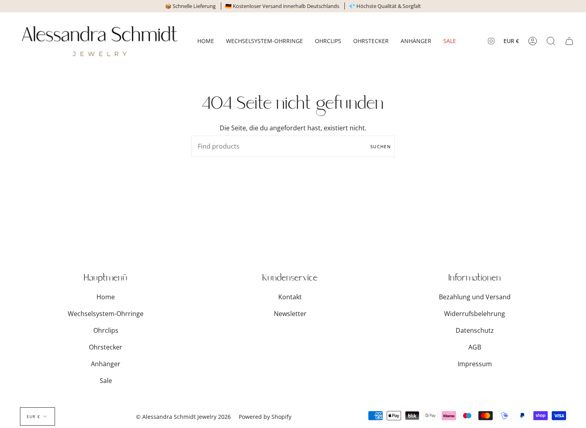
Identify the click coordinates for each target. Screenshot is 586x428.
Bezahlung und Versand (475, 297)
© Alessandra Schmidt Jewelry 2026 (183, 416)
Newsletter (290, 313)
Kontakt (290, 297)
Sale (106, 380)
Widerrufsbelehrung (474, 313)
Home (105, 297)
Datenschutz (475, 330)
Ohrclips (105, 330)
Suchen (380, 146)
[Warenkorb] (569, 41)
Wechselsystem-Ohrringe (106, 313)
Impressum (475, 363)
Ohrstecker (105, 347)
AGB (474, 347)
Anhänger (105, 363)
